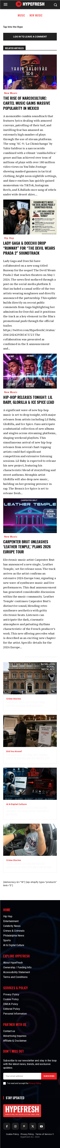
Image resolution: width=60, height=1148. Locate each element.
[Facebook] (6, 1126)
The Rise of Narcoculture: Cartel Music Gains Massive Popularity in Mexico (26, 103)
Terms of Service (44, 1134)
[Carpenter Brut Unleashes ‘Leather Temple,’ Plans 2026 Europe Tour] (30, 515)
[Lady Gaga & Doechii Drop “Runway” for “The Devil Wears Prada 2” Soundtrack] (30, 217)
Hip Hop (9, 238)
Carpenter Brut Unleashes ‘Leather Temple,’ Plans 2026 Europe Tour (27, 546)
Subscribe (49, 1076)
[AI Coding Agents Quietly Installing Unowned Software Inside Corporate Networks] (30, 784)
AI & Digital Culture (16, 804)
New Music (36, 15)
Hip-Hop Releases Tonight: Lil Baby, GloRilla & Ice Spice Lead (28, 399)
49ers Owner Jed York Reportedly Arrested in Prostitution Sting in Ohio (29, 865)
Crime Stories (13, 699)
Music (21, 15)
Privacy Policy (35, 1083)
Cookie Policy (12, 1134)
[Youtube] (41, 1126)
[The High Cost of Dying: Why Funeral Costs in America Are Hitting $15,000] (30, 731)
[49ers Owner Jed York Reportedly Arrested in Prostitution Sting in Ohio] (30, 840)
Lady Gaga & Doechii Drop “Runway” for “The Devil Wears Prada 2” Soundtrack (29, 248)
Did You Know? (14, 751)
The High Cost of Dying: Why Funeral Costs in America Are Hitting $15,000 (27, 756)
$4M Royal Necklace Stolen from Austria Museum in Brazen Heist (25, 704)
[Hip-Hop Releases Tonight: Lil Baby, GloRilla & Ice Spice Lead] (30, 371)
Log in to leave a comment (30, 36)
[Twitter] (32, 1126)
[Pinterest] (24, 1126)
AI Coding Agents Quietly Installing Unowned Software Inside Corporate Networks (27, 811)
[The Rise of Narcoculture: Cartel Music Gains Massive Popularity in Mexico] (30, 72)
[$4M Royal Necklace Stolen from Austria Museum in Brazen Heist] (30, 678)
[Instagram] (15, 1126)
